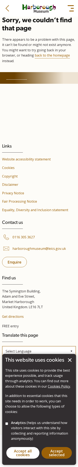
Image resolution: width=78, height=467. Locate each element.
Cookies (8, 167)
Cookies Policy (59, 386)
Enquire (14, 262)
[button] (7, 8)
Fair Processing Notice (19, 201)
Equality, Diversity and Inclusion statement (35, 210)
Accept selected (70, 360)
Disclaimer (10, 184)
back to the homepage (52, 55)
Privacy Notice (13, 193)
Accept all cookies (23, 453)
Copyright (10, 176)
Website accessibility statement (26, 159)
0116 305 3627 (23, 237)
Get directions (13, 316)
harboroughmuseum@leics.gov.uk (39, 249)
